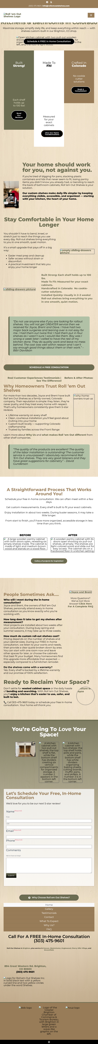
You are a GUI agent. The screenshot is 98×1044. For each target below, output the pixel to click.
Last (7, 824)
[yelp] (51, 2)
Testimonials (33, 377)
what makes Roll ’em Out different (64, 434)
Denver (46, 948)
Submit (11, 875)
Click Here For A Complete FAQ (80, 605)
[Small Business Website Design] (49, 1041)
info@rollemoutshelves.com (56, 6)
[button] (80, 90)
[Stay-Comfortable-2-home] (19, 289)
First (7, 817)
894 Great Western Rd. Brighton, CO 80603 (25, 967)
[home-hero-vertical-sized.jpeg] (49, 69)
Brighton (26, 948)
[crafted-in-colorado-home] (79, 69)
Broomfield (49, 950)
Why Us (31, 434)
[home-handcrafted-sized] (20, 69)
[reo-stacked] (14, 14)
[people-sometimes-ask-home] (81, 592)
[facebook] (47, 2)
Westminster (55, 948)
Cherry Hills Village (79, 948)
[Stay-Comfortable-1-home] (77, 250)
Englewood (66, 948)
